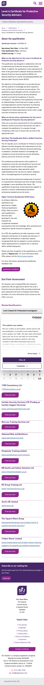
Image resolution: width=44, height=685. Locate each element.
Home (3, 28)
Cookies (28, 347)
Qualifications (13, 28)
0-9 (39, 378)
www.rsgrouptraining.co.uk (13, 488)
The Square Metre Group (13, 518)
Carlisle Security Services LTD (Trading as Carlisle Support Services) (21, 403)
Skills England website (25, 256)
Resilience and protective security (12, 30)
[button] (40, 3)
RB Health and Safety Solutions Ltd (18, 468)
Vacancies (22, 639)
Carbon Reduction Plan (23, 642)
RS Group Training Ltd (12, 484)
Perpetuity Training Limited (14, 451)
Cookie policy (22, 633)
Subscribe (6, 578)
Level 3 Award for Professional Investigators (20, 310)
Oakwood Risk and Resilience (15, 434)
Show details (32, 353)
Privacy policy (23, 631)
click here (9, 297)
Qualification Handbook (11, 269)
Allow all (22, 360)
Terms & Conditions (23, 636)
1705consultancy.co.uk (11, 389)
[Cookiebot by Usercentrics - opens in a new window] (32, 317)
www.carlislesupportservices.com (16, 409)
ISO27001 (22, 628)
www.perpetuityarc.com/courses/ (16, 455)
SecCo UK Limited (10, 501)
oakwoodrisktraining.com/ (13, 438)
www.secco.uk (8, 505)
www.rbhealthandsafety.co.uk (14, 471)
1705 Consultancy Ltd (12, 385)
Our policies (23, 625)
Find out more (10, 395)
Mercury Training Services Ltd (15, 422)
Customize (21, 366)
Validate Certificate (22, 649)
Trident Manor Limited (12, 538)
